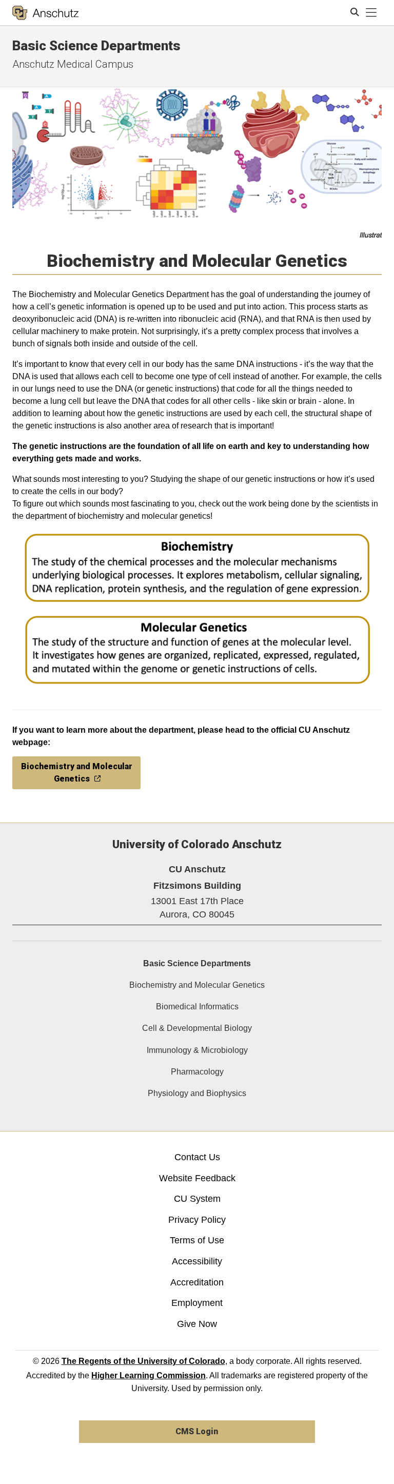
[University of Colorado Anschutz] (45, 13)
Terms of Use (197, 1240)
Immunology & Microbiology (197, 1050)
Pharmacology (197, 1071)
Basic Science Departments (197, 963)
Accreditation (197, 1282)
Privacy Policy (197, 1220)
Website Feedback (197, 1178)
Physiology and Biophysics (197, 1093)
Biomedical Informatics (197, 1006)
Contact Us (197, 1157)
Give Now (197, 1324)
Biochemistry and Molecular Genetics (197, 985)
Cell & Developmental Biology (197, 1028)
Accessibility (197, 1261)
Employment (197, 1303)
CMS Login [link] (196, 1431)
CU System (197, 1199)
